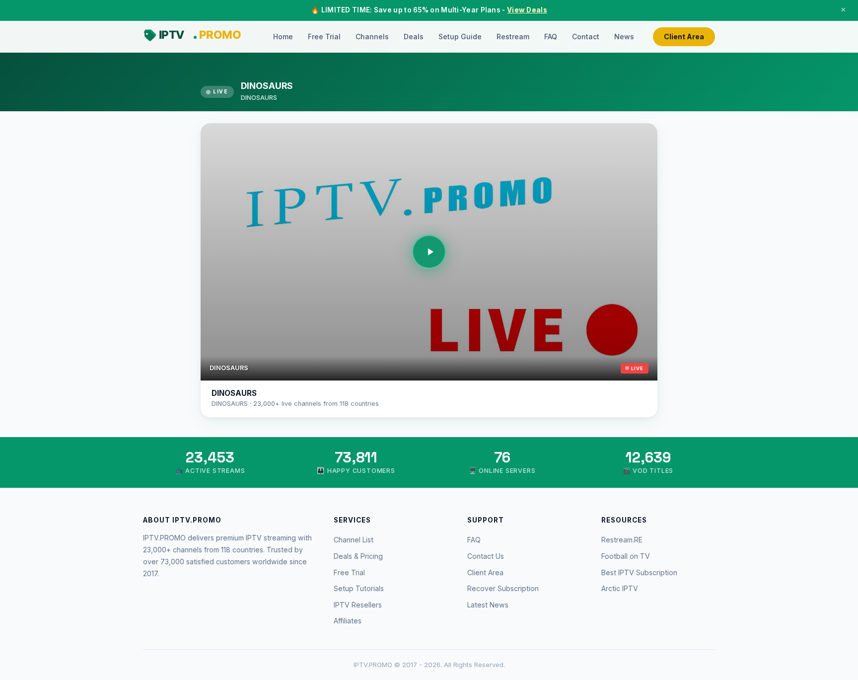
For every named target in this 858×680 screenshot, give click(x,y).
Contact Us (485, 556)
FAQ (550, 36)
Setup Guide (460, 36)
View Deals (527, 10)
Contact (585, 36)
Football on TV (625, 556)
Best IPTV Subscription (639, 572)
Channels (372, 36)
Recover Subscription (503, 588)
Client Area (684, 36)
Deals (414, 36)
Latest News (487, 605)
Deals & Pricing (358, 556)
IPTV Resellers (358, 605)
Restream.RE (622, 539)
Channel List (353, 539)
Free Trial (324, 36)
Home (283, 36)
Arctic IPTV (619, 588)
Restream (513, 36)
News (624, 36)
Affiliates (347, 620)
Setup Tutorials (359, 588)
